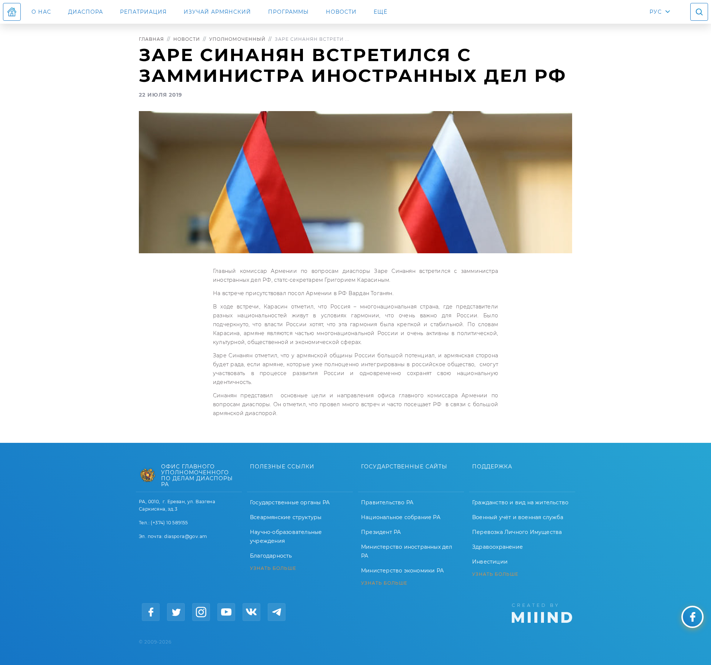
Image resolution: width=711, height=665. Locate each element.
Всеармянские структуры (285, 517)
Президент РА (381, 532)
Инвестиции (490, 561)
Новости (341, 12)
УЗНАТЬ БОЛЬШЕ (273, 568)
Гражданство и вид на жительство (520, 502)
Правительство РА (387, 502)
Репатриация (143, 12)
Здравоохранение (497, 547)
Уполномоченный (237, 39)
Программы (288, 12)
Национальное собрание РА (400, 517)
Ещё (380, 12)
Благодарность (271, 555)
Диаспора (85, 12)
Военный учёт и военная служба (517, 517)
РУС (656, 12)
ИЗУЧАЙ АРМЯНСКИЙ (217, 12)
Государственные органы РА (290, 502)
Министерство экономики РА (402, 570)
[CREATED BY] (542, 612)
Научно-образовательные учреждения (286, 536)
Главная (151, 39)
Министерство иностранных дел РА (407, 551)
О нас (41, 12)
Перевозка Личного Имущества (517, 532)
